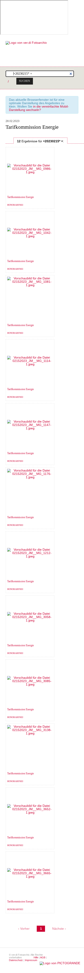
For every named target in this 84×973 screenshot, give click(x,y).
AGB (42, 957)
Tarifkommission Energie (20, 197)
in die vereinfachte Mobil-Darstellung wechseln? (39, 108)
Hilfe (36, 957)
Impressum (31, 960)
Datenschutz (16, 960)
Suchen (24, 81)
